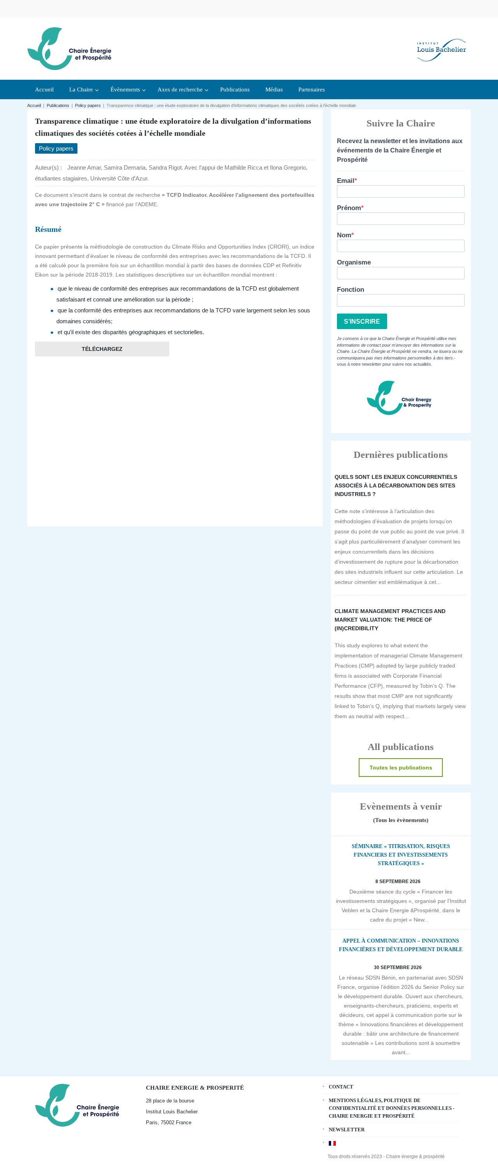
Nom (344, 235)
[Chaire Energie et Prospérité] (69, 47)
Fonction (350, 289)
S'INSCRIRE (362, 321)
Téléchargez (102, 349)
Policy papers (88, 105)
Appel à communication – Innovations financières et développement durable (401, 945)
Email (345, 180)
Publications (58, 105)
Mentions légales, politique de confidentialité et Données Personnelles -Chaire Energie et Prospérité (391, 1108)
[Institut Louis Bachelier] (441, 43)
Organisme (354, 262)
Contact (341, 1087)
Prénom (349, 208)
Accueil (34, 105)
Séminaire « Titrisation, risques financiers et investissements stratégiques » (401, 854)
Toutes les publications (401, 767)
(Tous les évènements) (400, 820)
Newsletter (347, 1129)
